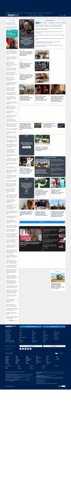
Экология (55, 335)
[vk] (23, 349)
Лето (33, 335)
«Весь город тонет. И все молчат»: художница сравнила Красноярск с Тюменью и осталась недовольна (26, 66)
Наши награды (8, 335)
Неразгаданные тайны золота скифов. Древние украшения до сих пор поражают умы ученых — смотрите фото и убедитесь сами (26, 126)
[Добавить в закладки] (33, 47)
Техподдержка (8, 338)
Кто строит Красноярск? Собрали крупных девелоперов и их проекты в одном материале (50, 125)
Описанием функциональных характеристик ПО (42, 376)
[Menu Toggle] (6, 15)
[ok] (25, 349)
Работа (44, 337)
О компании (8, 334)
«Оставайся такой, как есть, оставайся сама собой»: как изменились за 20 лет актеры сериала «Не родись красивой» (50, 240)
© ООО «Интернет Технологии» (10, 386)
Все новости (12, 20)
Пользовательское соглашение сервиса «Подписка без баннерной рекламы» (46, 383)
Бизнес (20, 332)
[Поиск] (60, 15)
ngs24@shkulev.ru (16, 379)
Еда (20, 338)
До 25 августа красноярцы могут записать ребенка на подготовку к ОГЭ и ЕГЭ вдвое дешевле (26, 53)
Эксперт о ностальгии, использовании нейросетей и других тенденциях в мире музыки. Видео (50, 245)
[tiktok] (30, 349)
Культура (33, 334)
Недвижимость (34, 340)
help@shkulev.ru (12, 380)
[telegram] (20, 349)
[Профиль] (65, 15)
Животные (21, 340)
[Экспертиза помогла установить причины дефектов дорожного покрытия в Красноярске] (42, 205)
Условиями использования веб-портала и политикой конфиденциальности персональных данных (49, 377)
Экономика (56, 337)
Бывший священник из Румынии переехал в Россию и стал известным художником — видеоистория (30, 243)
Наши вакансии (8, 337)
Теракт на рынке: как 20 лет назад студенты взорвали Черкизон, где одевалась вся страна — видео (50, 235)
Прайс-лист (7, 332)
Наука (33, 338)
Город (20, 335)
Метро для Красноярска (50, 157)
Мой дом (33, 337)
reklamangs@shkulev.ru (39, 372)
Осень (44, 332)
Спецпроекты (56, 338)
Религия (44, 340)
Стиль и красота (57, 332)
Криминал (34, 332)
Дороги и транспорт (22, 337)
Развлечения (45, 338)
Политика (45, 334)
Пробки (36, 15)
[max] (28, 349)
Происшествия (45, 335)
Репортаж (58, 271)
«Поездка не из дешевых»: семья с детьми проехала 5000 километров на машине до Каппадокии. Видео (50, 230)
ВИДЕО (42, 227)
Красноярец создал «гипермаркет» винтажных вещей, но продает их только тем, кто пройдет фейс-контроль (26, 41)
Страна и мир (56, 334)
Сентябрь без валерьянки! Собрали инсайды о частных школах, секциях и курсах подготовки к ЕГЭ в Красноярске (26, 77)
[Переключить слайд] (65, 239)
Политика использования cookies (40, 380)
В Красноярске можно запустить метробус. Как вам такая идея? (27, 144)
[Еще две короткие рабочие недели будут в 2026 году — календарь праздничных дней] (26, 205)
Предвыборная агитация (10, 340)
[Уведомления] (62, 15)
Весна (20, 334)
